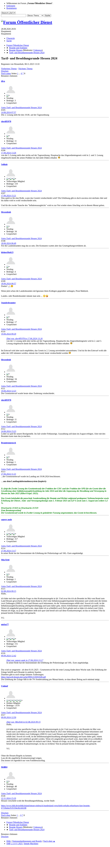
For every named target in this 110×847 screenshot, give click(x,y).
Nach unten (6, 73)
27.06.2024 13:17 (8, 551)
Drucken (4, 71)
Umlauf (4, 686)
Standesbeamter (8, 303)
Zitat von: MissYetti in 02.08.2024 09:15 (23, 722)
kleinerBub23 (7, 252)
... (20, 73)
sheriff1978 (6, 121)
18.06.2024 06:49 (8, 243)
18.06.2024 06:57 (8, 283)
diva (3, 81)
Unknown (37, 50)
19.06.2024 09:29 (8, 334)
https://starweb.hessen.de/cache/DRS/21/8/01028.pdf (23, 677)
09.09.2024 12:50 (8, 717)
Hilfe (8, 841)
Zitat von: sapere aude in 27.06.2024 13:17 (24, 660)
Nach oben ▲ (49, 841)
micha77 (5, 624)
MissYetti (5, 560)
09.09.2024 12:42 (8, 656)
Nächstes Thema (25, 68)
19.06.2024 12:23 (8, 391)
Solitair (4, 164)
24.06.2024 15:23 (8, 431)
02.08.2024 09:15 (8, 591)
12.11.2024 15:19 (8, 798)
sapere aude (6, 519)
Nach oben (5, 815)
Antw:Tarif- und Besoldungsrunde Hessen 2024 (21, 107)
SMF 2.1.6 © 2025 (14, 843)
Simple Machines (31, 843)
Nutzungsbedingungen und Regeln (27, 841)
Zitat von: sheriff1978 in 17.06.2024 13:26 (24, 338)
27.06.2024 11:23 (8, 474)
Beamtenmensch (8, 443)
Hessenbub (6, 212)
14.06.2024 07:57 (8, 112)
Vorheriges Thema (9, 68)
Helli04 (4, 767)
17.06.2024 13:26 (8, 153)
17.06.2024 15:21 (8, 195)
